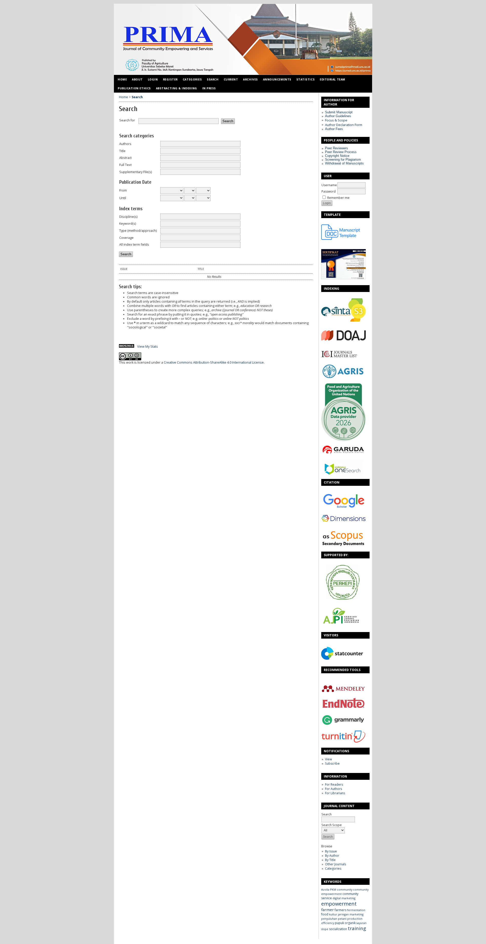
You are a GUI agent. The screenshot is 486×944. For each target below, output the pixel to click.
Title (122, 151)
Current (231, 79)
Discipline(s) (128, 217)
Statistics (305, 79)
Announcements (277, 79)
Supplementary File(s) (135, 172)
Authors (125, 144)
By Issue (331, 851)
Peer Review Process (341, 152)
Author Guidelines (338, 116)
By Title (330, 860)
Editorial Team (332, 79)
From (123, 190)
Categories (333, 868)
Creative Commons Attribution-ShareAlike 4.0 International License (214, 362)
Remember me (338, 198)
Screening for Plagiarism (343, 159)
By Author (332, 855)
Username (329, 185)
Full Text (125, 165)
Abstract (125, 158)
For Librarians (335, 793)
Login (153, 79)
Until (122, 198)
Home (122, 79)
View (328, 759)
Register (170, 79)
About (137, 79)
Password (328, 191)
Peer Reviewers (336, 148)
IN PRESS (209, 88)
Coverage (126, 238)
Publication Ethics (134, 88)
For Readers (334, 784)
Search (326, 814)
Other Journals (335, 864)
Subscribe (332, 763)
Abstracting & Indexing (176, 88)
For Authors (333, 789)
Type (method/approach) (138, 230)
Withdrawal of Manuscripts (344, 163)
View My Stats (147, 346)
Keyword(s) (127, 223)
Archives (250, 79)
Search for (127, 120)
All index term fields (134, 244)
